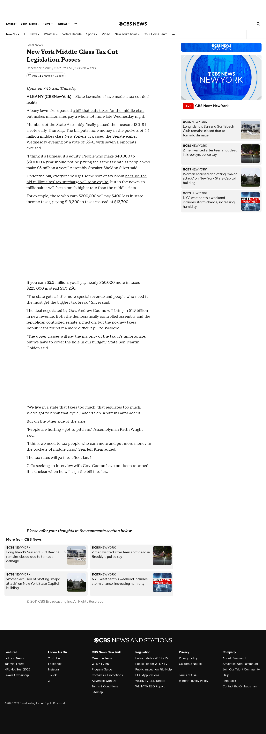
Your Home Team (155, 34)
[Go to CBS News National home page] (133, 24)
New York (12, 34)
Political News (14, 658)
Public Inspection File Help (153, 669)
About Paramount (234, 658)
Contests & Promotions (107, 675)
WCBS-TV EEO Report (150, 680)
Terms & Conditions (105, 686)
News (33, 34)
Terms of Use (187, 675)
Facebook (55, 663)
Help (226, 675)
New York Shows (126, 34)
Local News (29, 23)
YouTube (54, 658)
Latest (10, 23)
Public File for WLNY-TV (151, 663)
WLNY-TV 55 (100, 663)
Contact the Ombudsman (240, 686)
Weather (50, 34)
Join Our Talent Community (241, 669)
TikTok (52, 675)
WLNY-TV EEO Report (150, 686)
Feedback (229, 680)
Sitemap (97, 692)
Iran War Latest (14, 663)
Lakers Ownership (16, 675)
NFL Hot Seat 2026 (17, 669)
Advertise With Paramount (240, 663)
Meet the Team (102, 658)
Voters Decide (72, 34)
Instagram (54, 669)
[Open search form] (258, 24)
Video (106, 34)
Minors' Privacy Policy (193, 680)
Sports (91, 34)
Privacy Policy (188, 658)
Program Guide (102, 669)
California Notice (190, 663)
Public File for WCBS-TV (151, 658)
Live (48, 24)
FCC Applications (147, 675)
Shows (63, 23)
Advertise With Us (104, 680)
